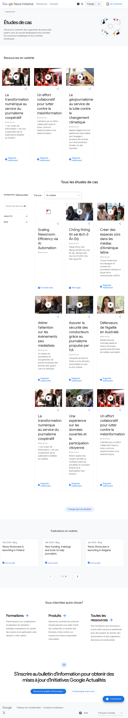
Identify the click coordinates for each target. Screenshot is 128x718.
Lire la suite (9, 563)
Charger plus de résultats (79, 509)
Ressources (10, 12)
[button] (93, 4)
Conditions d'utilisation (53, 707)
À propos (54, 4)
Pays (16, 221)
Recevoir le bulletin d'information (48, 691)
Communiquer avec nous (83, 691)
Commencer (113, 698)
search (82, 4)
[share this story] (26, 89)
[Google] (7, 707)
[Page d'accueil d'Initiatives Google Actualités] (17, 4)
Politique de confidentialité (29, 707)
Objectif (16, 216)
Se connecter (116, 4)
